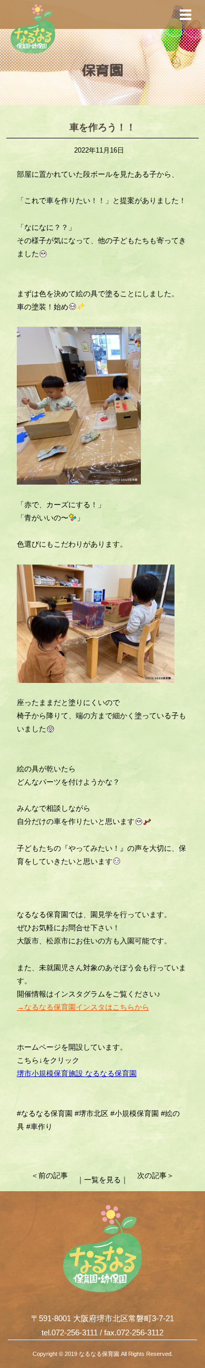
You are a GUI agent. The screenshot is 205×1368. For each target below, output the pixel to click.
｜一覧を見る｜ (102, 1179)
